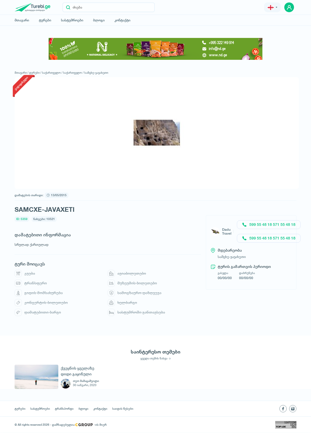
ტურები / (35, 72)
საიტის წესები (122, 408)
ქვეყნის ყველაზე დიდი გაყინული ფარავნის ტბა (77, 371)
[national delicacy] (155, 49)
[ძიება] (68, 7)
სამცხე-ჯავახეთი (96, 72)
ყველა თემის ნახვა (153, 358)
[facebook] (283, 408)
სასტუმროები (72, 20)
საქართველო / (52, 72)
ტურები (45, 20)
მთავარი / (21, 72)
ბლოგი (99, 20)
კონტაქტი (122, 20)
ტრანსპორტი (64, 408)
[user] (289, 7)
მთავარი (22, 20)
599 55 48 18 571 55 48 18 (272, 224)
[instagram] (292, 408)
